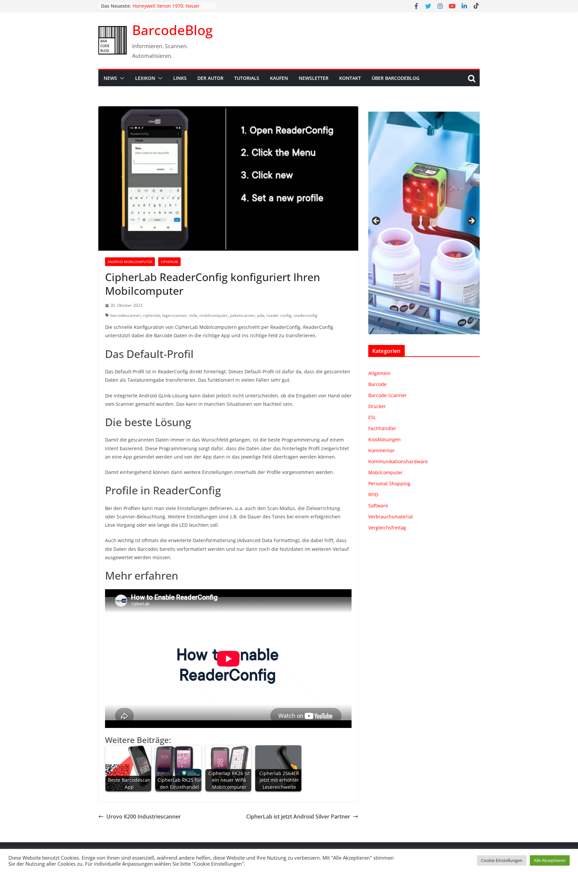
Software (378, 505)
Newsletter (313, 78)
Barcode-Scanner (387, 395)
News (110, 78)
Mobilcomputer (385, 472)
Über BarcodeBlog (395, 78)
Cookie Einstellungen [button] (501, 860)
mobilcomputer (213, 315)
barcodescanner (125, 315)
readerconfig (305, 315)
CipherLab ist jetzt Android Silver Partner (298, 816)
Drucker (377, 406)
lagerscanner (174, 315)
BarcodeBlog (172, 30)
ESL (372, 417)
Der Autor (210, 78)
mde (193, 315)
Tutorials (246, 78)
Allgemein (379, 373)
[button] (120, 78)
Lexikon (145, 78)
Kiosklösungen (384, 439)
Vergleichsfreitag (387, 527)
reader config (278, 315)
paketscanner (242, 315)
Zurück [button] (377, 221)
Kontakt (350, 78)
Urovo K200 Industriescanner (143, 816)
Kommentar (381, 450)
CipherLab (169, 261)
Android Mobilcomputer (130, 261)
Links (180, 78)
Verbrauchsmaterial (390, 516)
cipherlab (151, 315)
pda (260, 315)
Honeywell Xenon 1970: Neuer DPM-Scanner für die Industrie (166, 9)
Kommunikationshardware (398, 461)
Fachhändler (382, 428)
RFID (373, 494)
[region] (424, 223)
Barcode (377, 384)
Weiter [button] (471, 221)
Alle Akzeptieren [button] (550, 860)
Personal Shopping (389, 483)
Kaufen (279, 78)
